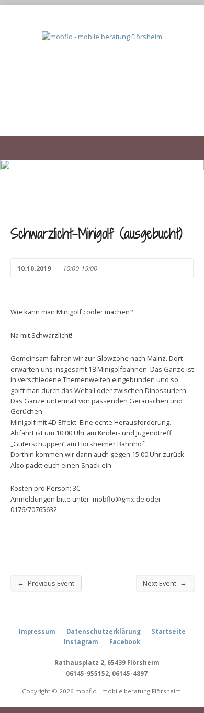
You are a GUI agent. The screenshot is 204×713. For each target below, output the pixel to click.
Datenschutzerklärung (103, 631)
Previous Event (45, 583)
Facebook (124, 642)
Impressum (37, 631)
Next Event (165, 583)
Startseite (169, 631)
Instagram (81, 642)
